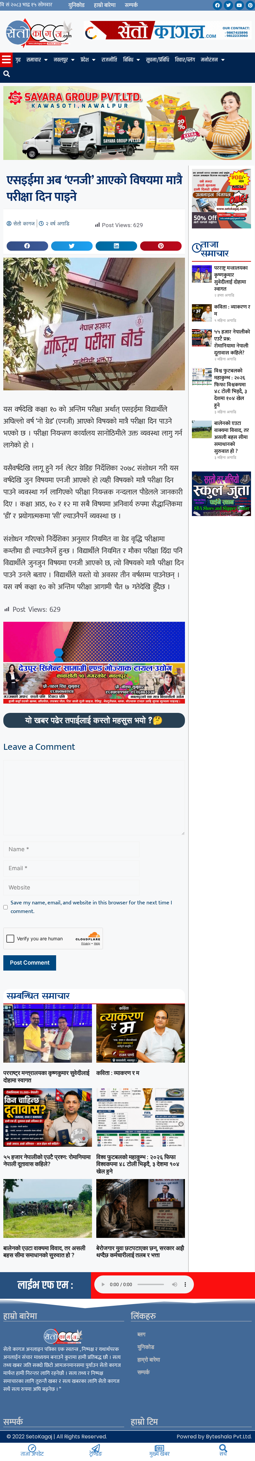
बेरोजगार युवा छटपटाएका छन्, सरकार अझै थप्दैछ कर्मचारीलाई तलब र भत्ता (140, 1252)
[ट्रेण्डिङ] (96, 1448)
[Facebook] (217, 5)
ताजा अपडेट (32, 1454)
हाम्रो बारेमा (105, 5)
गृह (18, 60)
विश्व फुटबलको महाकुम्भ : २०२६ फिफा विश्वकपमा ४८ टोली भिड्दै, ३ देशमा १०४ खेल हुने (137, 1164)
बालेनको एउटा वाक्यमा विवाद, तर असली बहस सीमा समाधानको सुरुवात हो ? (44, 1252)
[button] (27, 246)
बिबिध (128, 60)
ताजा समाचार (215, 249)
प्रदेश (85, 60)
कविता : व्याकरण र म (117, 1072)
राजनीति (109, 60)
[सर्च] (223, 1448)
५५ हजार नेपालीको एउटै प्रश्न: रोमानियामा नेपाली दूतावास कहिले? (47, 1160)
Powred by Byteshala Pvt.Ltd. (214, 1436)
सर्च (223, 1454)
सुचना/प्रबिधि (157, 60)
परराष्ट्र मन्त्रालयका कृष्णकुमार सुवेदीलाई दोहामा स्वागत (231, 278)
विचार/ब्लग (185, 60)
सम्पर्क (131, 5)
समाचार (34, 60)
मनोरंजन (209, 60)
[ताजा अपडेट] (32, 1448)
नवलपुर (61, 60)
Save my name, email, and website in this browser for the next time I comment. (91, 907)
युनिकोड (76, 5)
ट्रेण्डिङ (95, 1454)
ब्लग (141, 1334)
